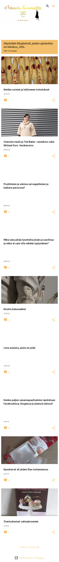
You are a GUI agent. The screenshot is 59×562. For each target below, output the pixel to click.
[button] (53, 100)
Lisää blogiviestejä (29, 547)
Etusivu (7, 32)
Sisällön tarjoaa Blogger (31, 557)
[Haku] (47, 6)
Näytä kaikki (10, 51)
